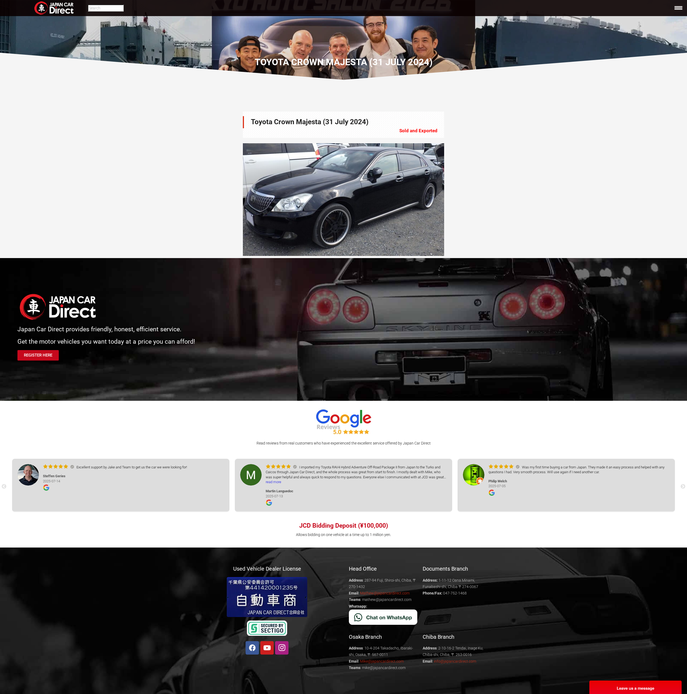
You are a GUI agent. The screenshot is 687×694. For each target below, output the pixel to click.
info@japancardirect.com (455, 661)
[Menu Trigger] (678, 7)
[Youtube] (267, 648)
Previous (234, 199)
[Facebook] (252, 648)
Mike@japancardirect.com (382, 661)
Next (452, 199)
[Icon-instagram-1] (281, 648)
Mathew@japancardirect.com (385, 593)
